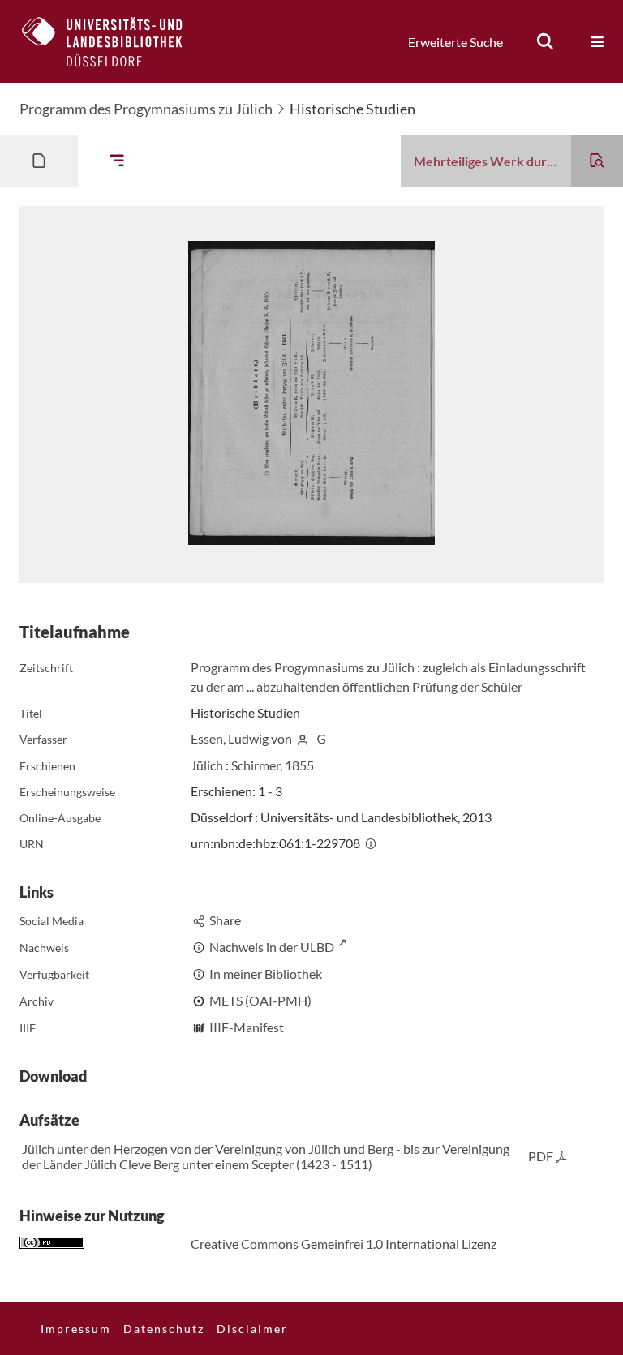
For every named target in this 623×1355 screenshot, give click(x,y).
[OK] (545, 41)
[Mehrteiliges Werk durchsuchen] (597, 161)
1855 (299, 765)
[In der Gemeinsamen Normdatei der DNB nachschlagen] (321, 738)
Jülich (207, 765)
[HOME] (114, 41)
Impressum (76, 1329)
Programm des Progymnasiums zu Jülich (146, 109)
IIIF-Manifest (246, 1027)
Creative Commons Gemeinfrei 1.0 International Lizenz (343, 1243)
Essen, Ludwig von (241, 738)
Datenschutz (163, 1329)
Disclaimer (252, 1329)
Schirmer (255, 765)
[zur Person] (302, 738)
